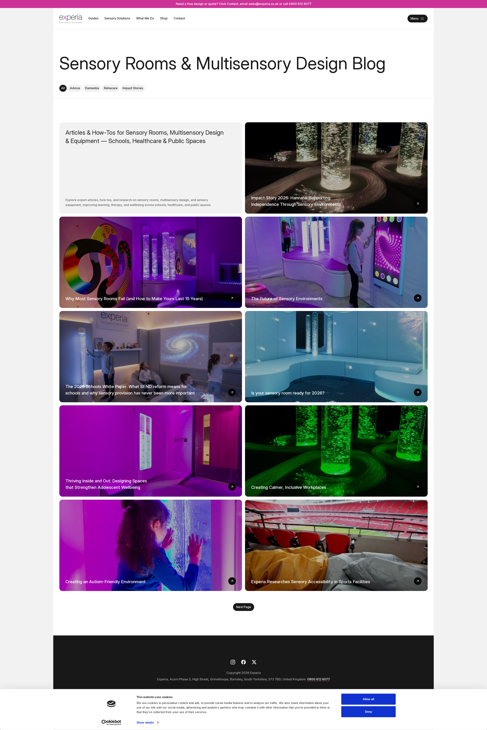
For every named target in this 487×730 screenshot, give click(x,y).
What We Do (145, 18)
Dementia (92, 88)
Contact (179, 18)
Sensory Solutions (117, 18)
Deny (368, 711)
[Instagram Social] (233, 662)
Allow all (368, 699)
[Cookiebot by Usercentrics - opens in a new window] (111, 722)
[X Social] (254, 662)
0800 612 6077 (318, 679)
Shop (164, 18)
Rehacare (111, 88)
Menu (415, 18)
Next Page (243, 607)
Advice (75, 88)
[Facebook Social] (243, 662)
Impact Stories (133, 88)
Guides (93, 18)
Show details (145, 722)
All (63, 88)
